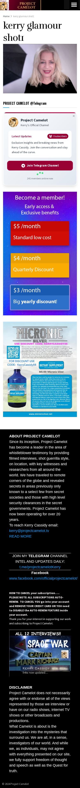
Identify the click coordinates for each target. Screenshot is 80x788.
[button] (74, 4)
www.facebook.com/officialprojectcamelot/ (43, 578)
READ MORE (20, 536)
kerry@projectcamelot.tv (29, 531)
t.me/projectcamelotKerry (40, 567)
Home (6, 16)
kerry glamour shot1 (23, 16)
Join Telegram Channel (42, 166)
